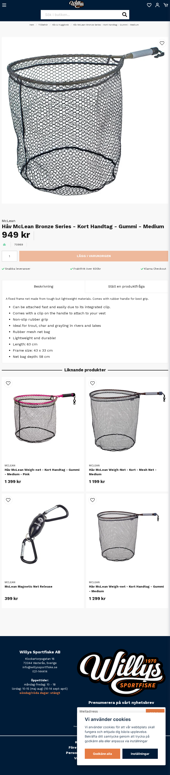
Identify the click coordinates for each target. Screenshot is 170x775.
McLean (8, 221)
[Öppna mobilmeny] (4, 5)
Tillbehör (43, 24)
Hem (31, 24)
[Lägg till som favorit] (149, 5)
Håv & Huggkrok (60, 24)
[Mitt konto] (157, 5)
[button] (162, 43)
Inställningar (140, 754)
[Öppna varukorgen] (166, 5)
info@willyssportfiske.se (40, 667)
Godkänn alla (102, 754)
